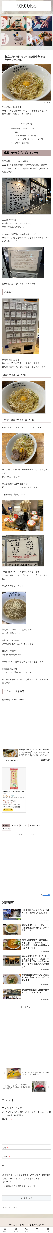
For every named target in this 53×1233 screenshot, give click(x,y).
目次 (23, 123)
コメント (7, 1119)
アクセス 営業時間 (21, 143)
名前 (5, 1147)
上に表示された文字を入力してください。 (20, 1186)
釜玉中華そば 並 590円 (26, 136)
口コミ (41, 825)
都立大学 (7, 829)
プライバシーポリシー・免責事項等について (26, 1225)
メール (6, 1157)
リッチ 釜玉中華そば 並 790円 (29, 139)
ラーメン (25, 825)
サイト (5, 1166)
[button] (48, 682)
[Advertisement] (26, 863)
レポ (33, 825)
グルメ (7, 825)
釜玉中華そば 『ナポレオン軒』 (23, 129)
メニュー (16, 132)
